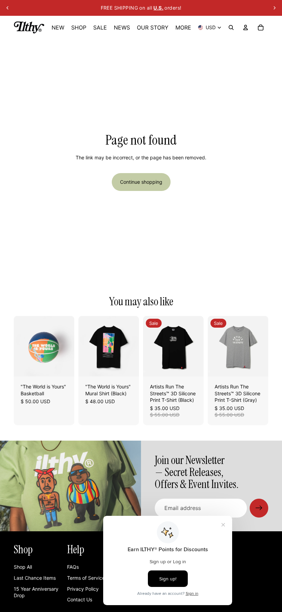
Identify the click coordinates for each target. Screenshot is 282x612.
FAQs (73, 567)
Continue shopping (141, 182)
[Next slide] (274, 7)
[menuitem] (183, 27)
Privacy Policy (83, 589)
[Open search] (231, 27)
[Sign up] (259, 508)
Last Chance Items (35, 578)
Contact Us (79, 599)
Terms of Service (86, 578)
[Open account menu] (245, 27)
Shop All (23, 567)
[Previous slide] (7, 7)
